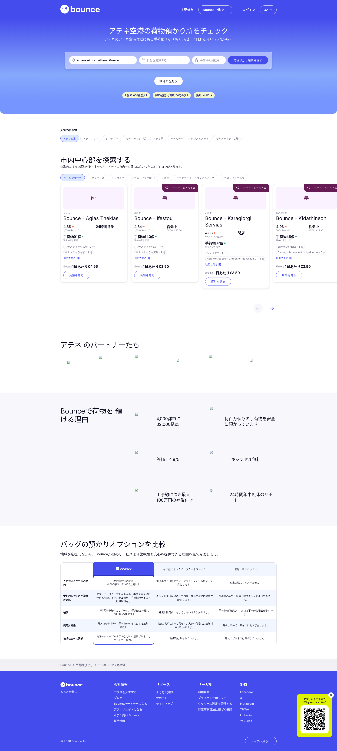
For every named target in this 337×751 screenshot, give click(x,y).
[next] (272, 308)
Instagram (247, 703)
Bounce (65, 665)
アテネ (102, 665)
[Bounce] (80, 9)
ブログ (118, 698)
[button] (248, 60)
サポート (161, 698)
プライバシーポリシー (212, 698)
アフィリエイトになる (128, 709)
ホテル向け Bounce (126, 715)
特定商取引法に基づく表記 (215, 709)
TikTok (244, 709)
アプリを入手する (125, 692)
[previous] (258, 308)
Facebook (246, 692)
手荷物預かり (84, 665)
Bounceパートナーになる (130, 703)
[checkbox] (69, 138)
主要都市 (187, 10)
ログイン (248, 10)
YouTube (246, 721)
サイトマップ (164, 703)
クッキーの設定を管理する (215, 703)
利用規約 (203, 692)
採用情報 (119, 721)
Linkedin (246, 715)
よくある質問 (164, 692)
